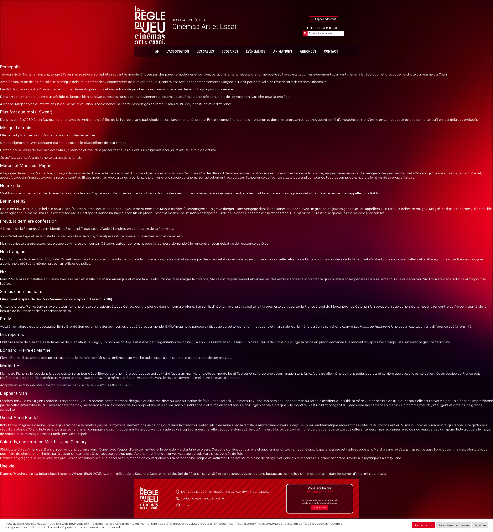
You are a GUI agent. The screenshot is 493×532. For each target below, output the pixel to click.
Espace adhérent (325, 19)
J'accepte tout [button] (424, 525)
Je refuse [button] (480, 525)
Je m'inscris (319, 507)
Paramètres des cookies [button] (454, 525)
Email (185, 505)
